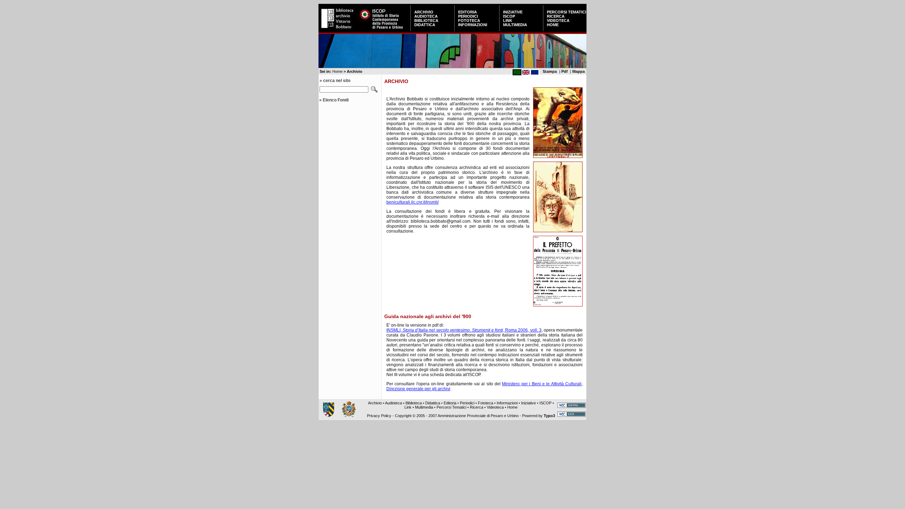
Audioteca (426, 16)
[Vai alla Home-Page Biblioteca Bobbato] (338, 30)
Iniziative (512, 12)
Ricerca (556, 16)
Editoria (467, 12)
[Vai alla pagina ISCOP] (383, 30)
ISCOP (509, 16)
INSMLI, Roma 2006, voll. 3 (464, 330)
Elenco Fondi (336, 100)
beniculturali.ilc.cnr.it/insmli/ (412, 202)
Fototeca (469, 20)
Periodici (468, 16)
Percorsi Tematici (566, 12)
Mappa (578, 71)
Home (553, 25)
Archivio (423, 12)
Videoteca (558, 20)
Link (507, 20)
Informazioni (472, 25)
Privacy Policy (379, 416)
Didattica (424, 25)
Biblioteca (426, 20)
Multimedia (515, 25)
